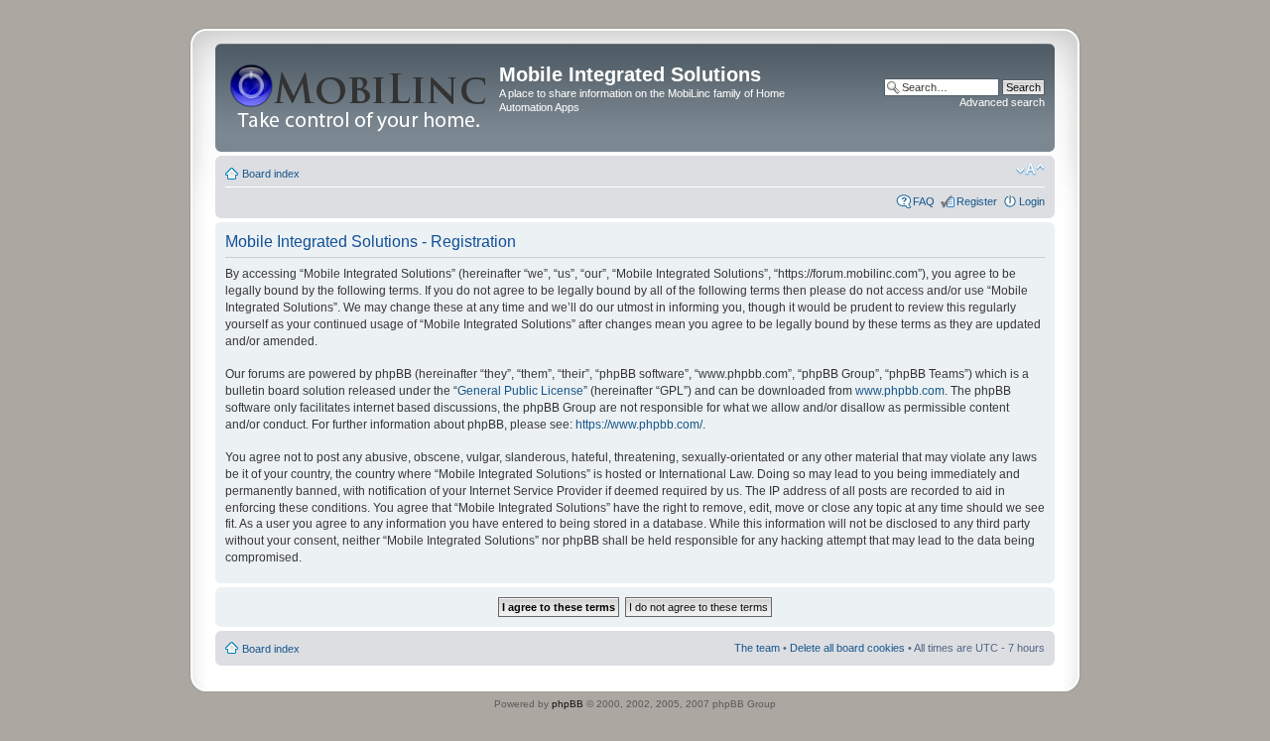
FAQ (924, 201)
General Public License (520, 391)
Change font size (1030, 170)
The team (757, 648)
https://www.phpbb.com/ (638, 425)
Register (976, 201)
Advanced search (1002, 102)
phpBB (567, 703)
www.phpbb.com (900, 391)
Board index (271, 174)
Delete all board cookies (847, 648)
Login (1032, 201)
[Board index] (359, 98)
